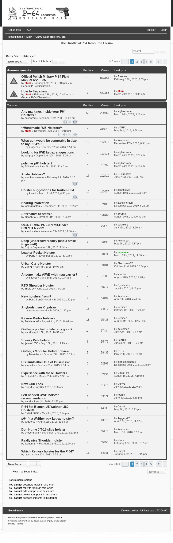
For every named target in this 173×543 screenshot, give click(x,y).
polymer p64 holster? (37, 163)
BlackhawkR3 (125, 263)
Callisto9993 (32, 413)
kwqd (28, 332)
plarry (121, 440)
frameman (30, 443)
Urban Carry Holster (36, 263)
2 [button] (137, 61)
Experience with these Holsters (44, 373)
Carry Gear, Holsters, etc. (21, 56)
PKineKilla (31, 166)
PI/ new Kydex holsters (38, 318)
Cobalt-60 (30, 376)
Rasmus (122, 76)
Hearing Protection (35, 203)
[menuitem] (26, 29)
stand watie (31, 231)
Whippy (29, 155)
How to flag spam (34, 91)
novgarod (30, 118)
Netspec (122, 307)
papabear (123, 252)
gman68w (30, 217)
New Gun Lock (32, 384)
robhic (121, 394)
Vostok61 (123, 224)
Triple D (29, 288)
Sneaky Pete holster (36, 340)
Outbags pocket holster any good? (46, 329)
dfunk (28, 83)
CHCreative (124, 174)
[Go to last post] (129, 76)
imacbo (33, 277)
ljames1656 (31, 343)
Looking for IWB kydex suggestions (47, 152)
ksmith (32, 193)
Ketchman (123, 140)
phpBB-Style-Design (56, 521)
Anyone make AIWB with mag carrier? (49, 274)
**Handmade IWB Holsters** (41, 127)
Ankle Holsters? (33, 174)
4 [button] (146, 61)
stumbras (34, 310)
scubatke (30, 365)
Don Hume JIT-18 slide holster (43, 429)
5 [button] (151, 61)
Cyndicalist (124, 285)
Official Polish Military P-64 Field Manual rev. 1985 (45, 78)
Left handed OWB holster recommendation (40, 396)
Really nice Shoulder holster (42, 440)
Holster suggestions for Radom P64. (48, 190)
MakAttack (35, 354)
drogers (33, 147)
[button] (125, 61)
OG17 (121, 351)
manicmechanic (127, 361)
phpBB (23, 517)
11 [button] (159, 61)
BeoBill (122, 213)
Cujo (27, 247)
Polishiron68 (36, 299)
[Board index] (86, 13)
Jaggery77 (31, 421)
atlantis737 (124, 189)
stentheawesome (34, 177)
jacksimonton (32, 206)
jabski (28, 454)
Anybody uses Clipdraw (39, 307)
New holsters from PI (36, 296)
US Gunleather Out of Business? (45, 362)
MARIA (122, 127)
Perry (32, 255)
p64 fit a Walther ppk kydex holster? (47, 418)
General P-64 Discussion (35, 86)
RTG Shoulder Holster (37, 285)
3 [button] (141, 61)
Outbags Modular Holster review (45, 351)
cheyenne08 (32, 432)
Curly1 (28, 266)
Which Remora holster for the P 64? (47, 451)
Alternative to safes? (36, 214)
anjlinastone (125, 111)
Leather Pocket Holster (38, 252)
